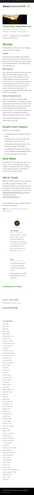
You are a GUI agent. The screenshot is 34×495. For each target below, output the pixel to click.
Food (4, 372)
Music (4, 331)
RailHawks (6, 474)
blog (9, 203)
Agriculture (6, 358)
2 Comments (15, 29)
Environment (6, 363)
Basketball (6, 460)
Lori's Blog (6, 443)
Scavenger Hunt (7, 452)
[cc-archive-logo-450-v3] (14, 6)
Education (5, 360)
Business (5, 341)
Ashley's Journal (7, 433)
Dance (4, 326)
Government (6, 31)
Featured (22, 29)
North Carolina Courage (10, 469)
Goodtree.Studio (6, 492)
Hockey (5, 467)
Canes (4, 462)
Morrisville (6, 418)
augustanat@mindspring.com (11, 197)
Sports (4, 457)
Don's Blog (6, 435)
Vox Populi (6, 450)
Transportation (7, 353)
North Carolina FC (8, 472)
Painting (5, 333)
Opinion (5, 431)
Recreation (6, 404)
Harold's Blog (12, 31)
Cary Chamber (7, 343)
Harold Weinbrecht (23, 31)
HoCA (4, 348)
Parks (4, 394)
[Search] (24, 6)
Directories (6, 411)
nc (11, 211)
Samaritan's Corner (8, 448)
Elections (5, 423)
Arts (4, 324)
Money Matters (7, 389)
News (4, 421)
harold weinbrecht (22, 209)
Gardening (6, 377)
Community (6, 355)
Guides (5, 416)
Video (4, 479)
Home (4, 387)
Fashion (5, 370)
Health (4, 382)
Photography (6, 336)
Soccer (5, 477)
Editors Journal (7, 438)
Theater (5, 338)
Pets (4, 397)
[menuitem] (24, 6)
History (5, 384)
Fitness (5, 465)
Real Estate (6, 401)
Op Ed (4, 445)
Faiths (4, 367)
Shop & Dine (6, 455)
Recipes (5, 375)
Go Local (5, 380)
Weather (5, 409)
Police (4, 428)
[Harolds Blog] (15, 19)
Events (5, 365)
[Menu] (28, 6)
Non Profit (5, 392)
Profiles (5, 399)
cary (7, 209)
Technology (6, 350)
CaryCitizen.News (10, 308)
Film (4, 329)
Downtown (6, 346)
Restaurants (6, 406)
